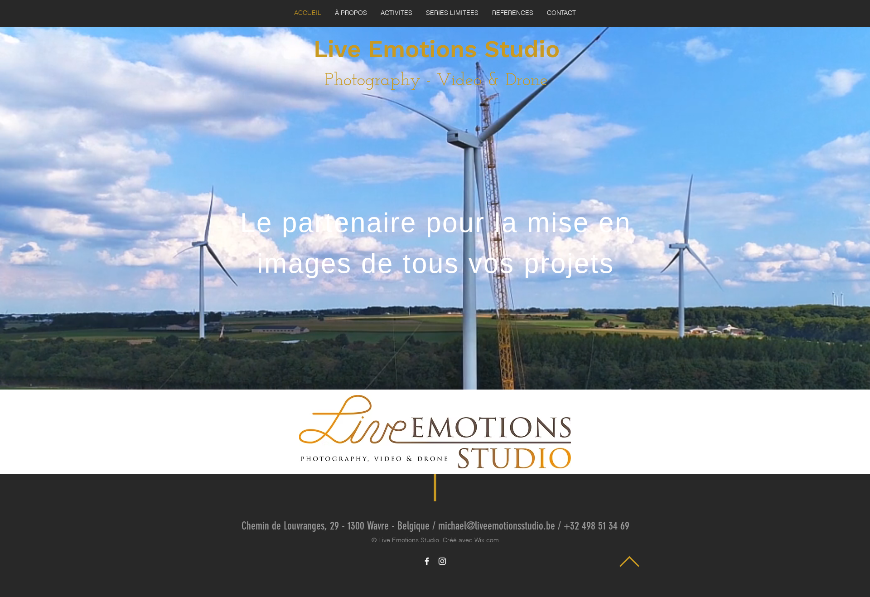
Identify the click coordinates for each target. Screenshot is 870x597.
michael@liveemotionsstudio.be (496, 526)
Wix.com (486, 540)
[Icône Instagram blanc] (442, 561)
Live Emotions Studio (437, 49)
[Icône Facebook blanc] (427, 561)
